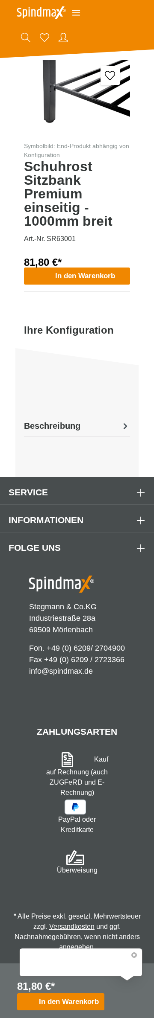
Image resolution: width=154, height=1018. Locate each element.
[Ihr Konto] (63, 37)
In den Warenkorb (85, 276)
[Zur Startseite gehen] (41, 12)
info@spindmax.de (61, 671)
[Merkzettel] (44, 37)
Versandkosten (72, 926)
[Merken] (110, 75)
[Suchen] (25, 37)
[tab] (77, 425)
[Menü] (76, 12)
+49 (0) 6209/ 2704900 (86, 648)
